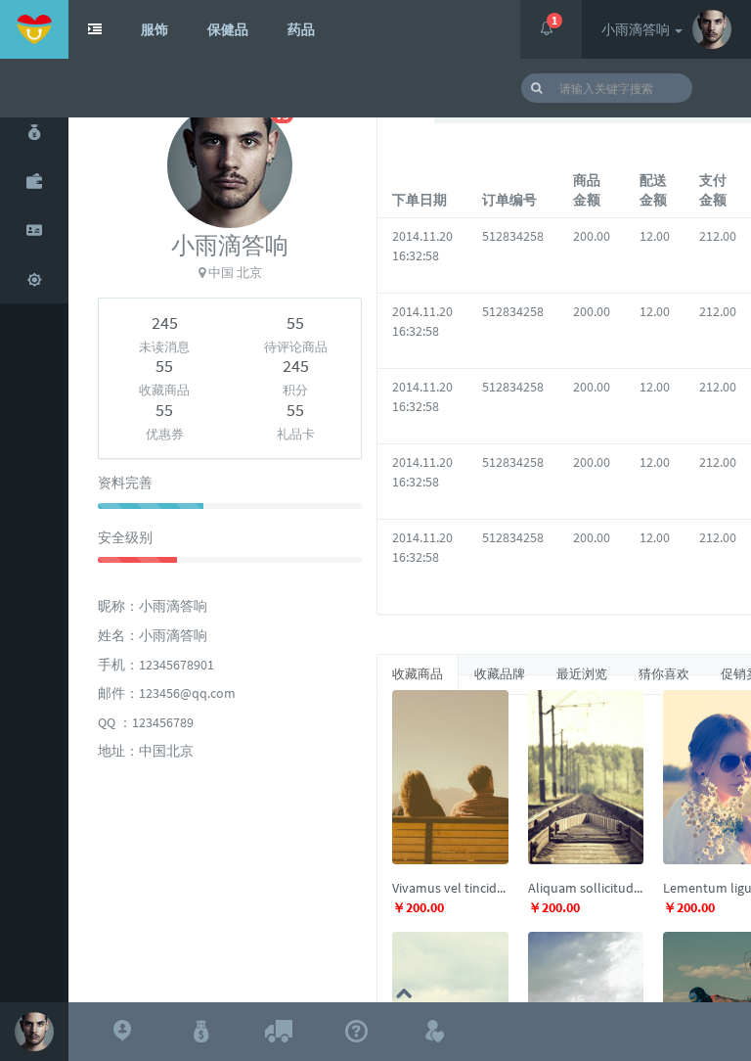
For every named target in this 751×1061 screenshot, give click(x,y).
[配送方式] (279, 1031)
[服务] (34, 278)
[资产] (34, 181)
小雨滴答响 (637, 29)
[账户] (34, 230)
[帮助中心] (357, 1031)
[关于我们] (122, 1031)
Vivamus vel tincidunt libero (450, 888)
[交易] (34, 132)
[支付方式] (200, 1031)
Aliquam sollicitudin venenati (586, 888)
